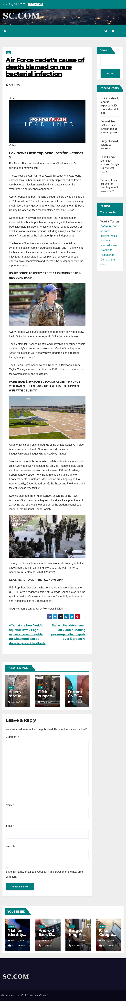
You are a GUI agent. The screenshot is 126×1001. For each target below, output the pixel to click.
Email (10, 825)
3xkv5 (20, 995)
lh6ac (2, 995)
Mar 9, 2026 (108, 941)
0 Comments (18, 946)
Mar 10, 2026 (48, 941)
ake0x (39, 995)
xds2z (14, 995)
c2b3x (27, 995)
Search (104, 50)
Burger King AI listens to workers (109, 145)
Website (10, 846)
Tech (11, 926)
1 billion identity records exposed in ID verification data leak (109, 105)
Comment (12, 736)
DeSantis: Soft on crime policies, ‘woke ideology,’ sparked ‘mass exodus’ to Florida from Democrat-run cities (109, 245)
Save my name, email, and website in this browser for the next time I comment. (45, 874)
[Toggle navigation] (120, 31)
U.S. (8, 53)
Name (10, 805)
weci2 (45, 995)
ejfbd (8, 995)
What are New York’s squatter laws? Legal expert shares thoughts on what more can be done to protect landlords (27, 634)
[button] (106, 31)
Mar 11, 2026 (17, 941)
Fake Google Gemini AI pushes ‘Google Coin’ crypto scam (109, 164)
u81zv (33, 995)
